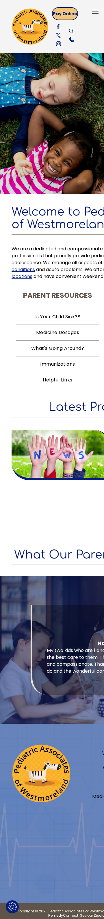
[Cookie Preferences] (12, 906)
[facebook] (58, 27)
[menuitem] (57, 317)
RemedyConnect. (63, 915)
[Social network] (71, 31)
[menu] (95, 12)
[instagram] (58, 44)
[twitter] (58, 36)
